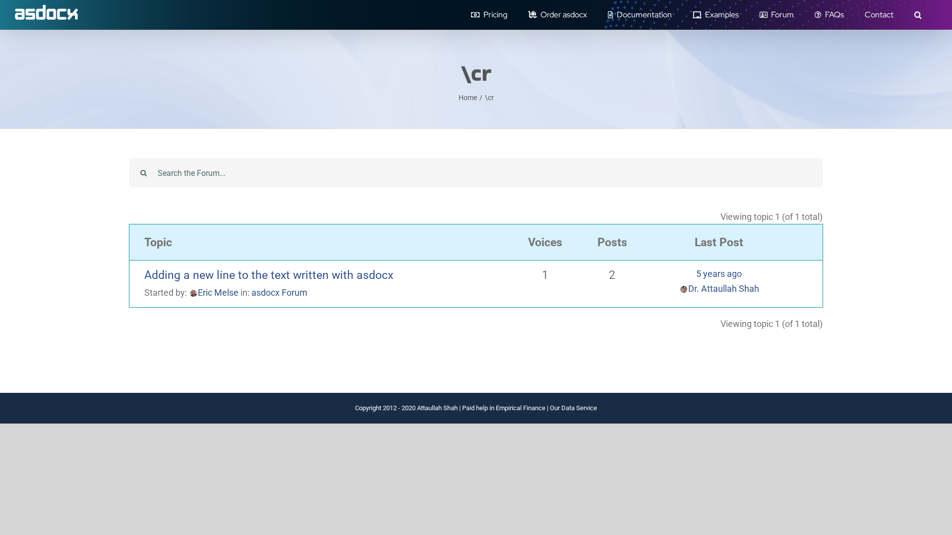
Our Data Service (573, 408)
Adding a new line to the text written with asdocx (268, 274)
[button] (918, 15)
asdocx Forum (279, 292)
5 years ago (719, 273)
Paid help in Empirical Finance (503, 408)
